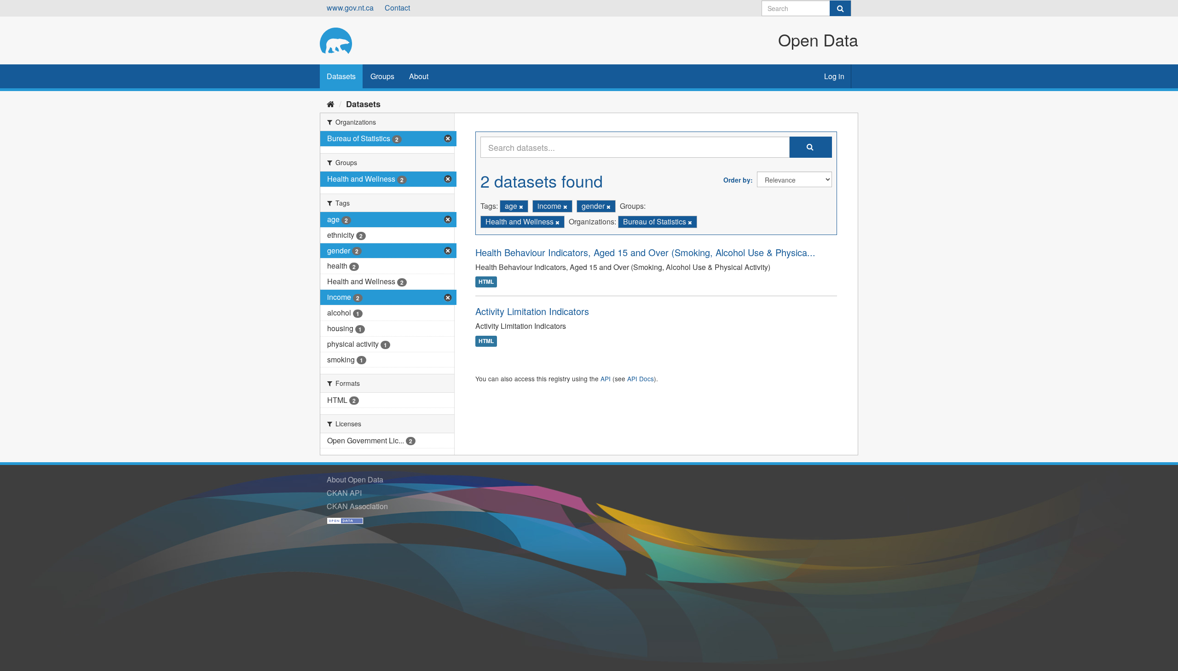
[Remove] (521, 206)
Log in (834, 76)
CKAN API (344, 492)
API (606, 378)
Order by (737, 179)
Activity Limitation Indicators (532, 311)
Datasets (341, 76)
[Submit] (840, 8)
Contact (397, 7)
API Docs (640, 378)
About (418, 76)
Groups (382, 76)
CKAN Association (357, 506)
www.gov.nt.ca (350, 7)
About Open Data (355, 479)
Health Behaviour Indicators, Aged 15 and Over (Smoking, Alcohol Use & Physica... (645, 252)
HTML (486, 282)
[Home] (331, 103)
